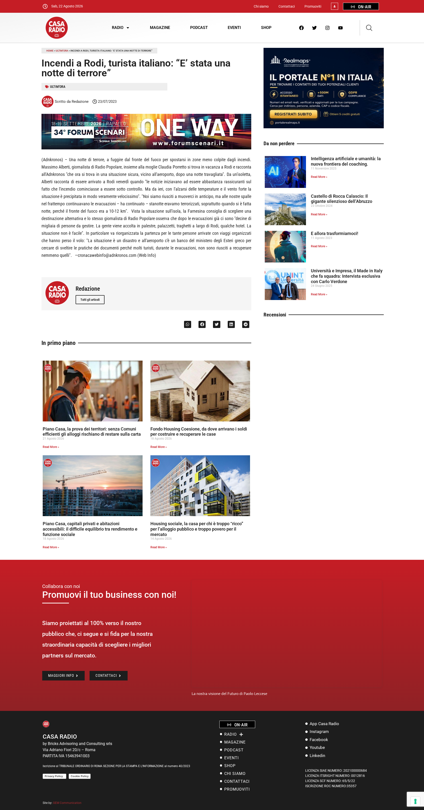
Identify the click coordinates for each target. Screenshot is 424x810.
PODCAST (199, 27)
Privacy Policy (54, 776)
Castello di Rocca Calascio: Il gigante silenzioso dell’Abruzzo (341, 199)
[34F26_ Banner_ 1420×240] (146, 148)
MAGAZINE (160, 27)
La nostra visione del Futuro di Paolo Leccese (229, 693)
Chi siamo (261, 6)
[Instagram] (327, 27)
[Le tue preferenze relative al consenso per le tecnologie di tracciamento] (415, 801)
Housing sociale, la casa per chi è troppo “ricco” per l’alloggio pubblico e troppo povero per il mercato (196, 529)
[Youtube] (340, 27)
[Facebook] (301, 27)
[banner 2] (324, 127)
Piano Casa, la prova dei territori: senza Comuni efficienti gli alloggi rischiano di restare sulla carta (92, 431)
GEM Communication (67, 803)
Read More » (51, 447)
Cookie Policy (80, 776)
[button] (187, 324)
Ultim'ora (62, 50)
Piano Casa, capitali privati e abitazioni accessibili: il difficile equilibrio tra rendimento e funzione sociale (90, 529)
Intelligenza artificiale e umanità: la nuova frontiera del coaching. (346, 161)
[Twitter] (314, 27)
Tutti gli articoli (90, 299)
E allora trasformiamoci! (334, 233)
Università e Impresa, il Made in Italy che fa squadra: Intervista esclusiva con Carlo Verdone (347, 276)
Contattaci (286, 6)
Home (49, 50)
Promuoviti (313, 6)
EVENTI (234, 27)
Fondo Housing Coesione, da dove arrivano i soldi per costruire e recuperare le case (198, 431)
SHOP (266, 27)
